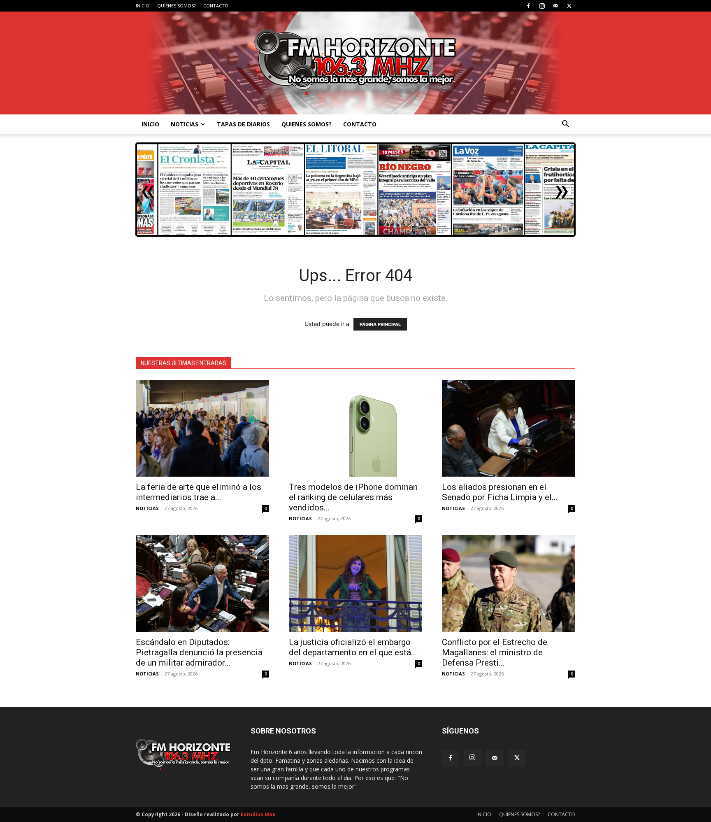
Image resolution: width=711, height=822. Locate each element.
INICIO (142, 5)
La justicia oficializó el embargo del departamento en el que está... (353, 647)
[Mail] (555, 6)
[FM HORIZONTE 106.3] (355, 63)
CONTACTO (215, 5)
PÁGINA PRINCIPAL (380, 324)
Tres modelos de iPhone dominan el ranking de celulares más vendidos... (353, 497)
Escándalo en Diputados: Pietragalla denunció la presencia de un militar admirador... (199, 652)
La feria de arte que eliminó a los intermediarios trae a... (198, 492)
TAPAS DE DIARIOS (243, 124)
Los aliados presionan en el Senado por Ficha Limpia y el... (500, 492)
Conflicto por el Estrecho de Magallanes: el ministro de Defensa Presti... (494, 652)
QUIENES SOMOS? (176, 5)
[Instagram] (542, 6)
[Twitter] (569, 6)
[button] (565, 125)
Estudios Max (258, 814)
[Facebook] (528, 6)
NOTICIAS (184, 124)
